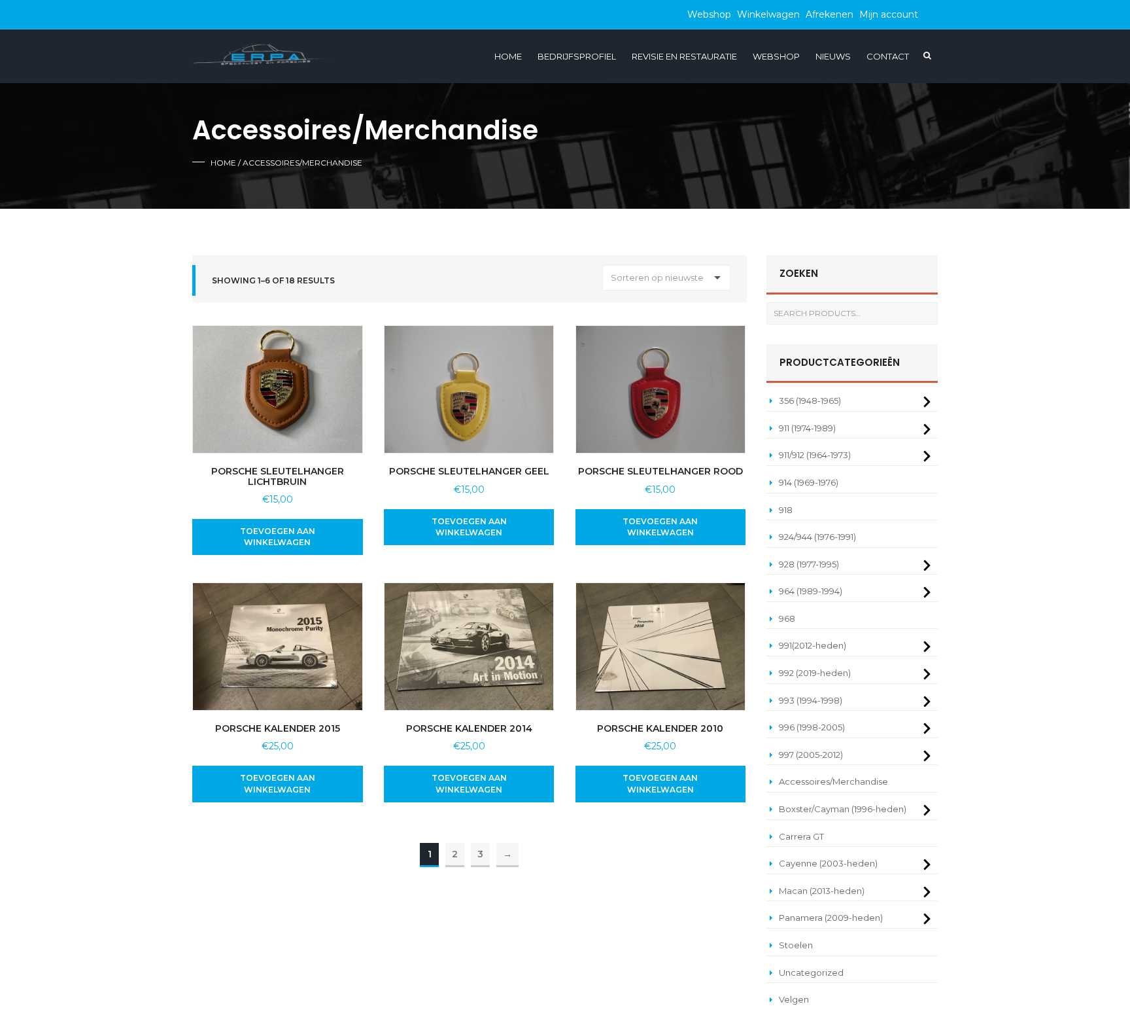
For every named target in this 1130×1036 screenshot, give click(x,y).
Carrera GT (801, 836)
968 (787, 618)
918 (786, 510)
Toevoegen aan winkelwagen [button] (277, 536)
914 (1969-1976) (808, 482)
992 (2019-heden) (815, 673)
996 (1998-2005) (812, 727)
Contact (887, 56)
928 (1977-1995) (809, 564)
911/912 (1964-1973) (815, 455)
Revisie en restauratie (684, 56)
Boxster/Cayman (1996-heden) (842, 809)
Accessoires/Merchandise (833, 781)
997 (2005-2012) (811, 754)
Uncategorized (811, 972)
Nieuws (833, 56)
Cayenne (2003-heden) (828, 863)
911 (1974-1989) (807, 428)
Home (508, 56)
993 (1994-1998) (810, 700)
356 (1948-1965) (810, 400)
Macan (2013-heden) (822, 890)
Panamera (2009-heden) (831, 917)
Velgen (794, 999)
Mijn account (888, 14)
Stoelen (796, 945)
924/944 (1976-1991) (817, 536)
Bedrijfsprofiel (577, 56)
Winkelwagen (768, 14)
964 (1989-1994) (810, 591)
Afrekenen (829, 14)
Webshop (709, 14)
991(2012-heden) (812, 645)
